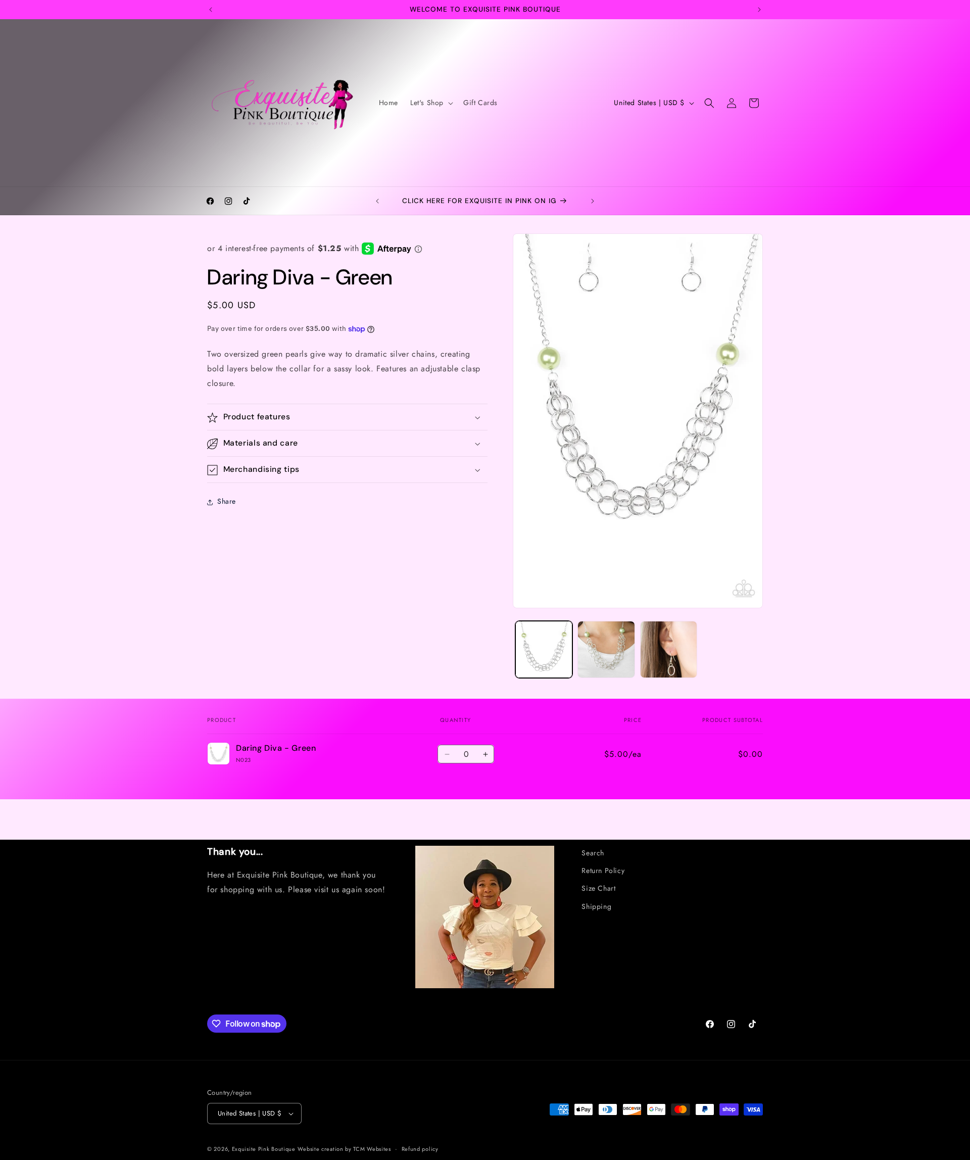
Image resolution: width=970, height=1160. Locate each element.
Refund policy (420, 1148)
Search (592, 853)
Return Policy (602, 870)
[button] (430, 102)
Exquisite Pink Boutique (264, 1149)
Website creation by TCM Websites (344, 1149)
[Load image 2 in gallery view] (606, 649)
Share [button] (226, 502)
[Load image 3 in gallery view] (668, 649)
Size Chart (598, 888)
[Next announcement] (759, 9)
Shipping (596, 906)
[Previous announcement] (211, 9)
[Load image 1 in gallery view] (543, 649)
